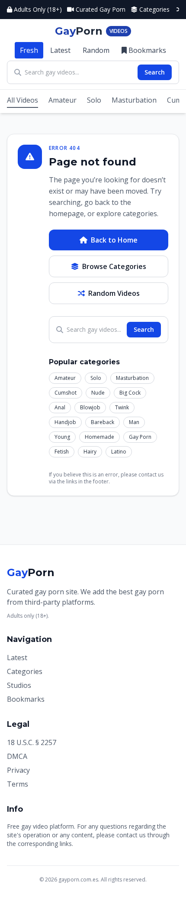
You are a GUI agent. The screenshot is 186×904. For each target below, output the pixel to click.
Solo (94, 100)
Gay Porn (140, 437)
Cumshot (66, 392)
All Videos (22, 100)
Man (134, 422)
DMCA (17, 756)
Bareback (102, 422)
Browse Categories (114, 266)
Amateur (62, 100)
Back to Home (114, 240)
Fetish (62, 451)
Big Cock (130, 392)
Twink (122, 407)
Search (154, 72)
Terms (17, 784)
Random (96, 50)
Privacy (18, 770)
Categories (154, 9)
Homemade (99, 437)
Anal (60, 407)
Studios (19, 685)
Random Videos (114, 293)
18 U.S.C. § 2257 (31, 742)
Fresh (29, 50)
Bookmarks (147, 50)
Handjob (65, 422)
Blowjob (90, 407)
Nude (98, 392)
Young (62, 437)
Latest (60, 50)
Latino (118, 451)
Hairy (89, 451)
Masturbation (134, 100)
